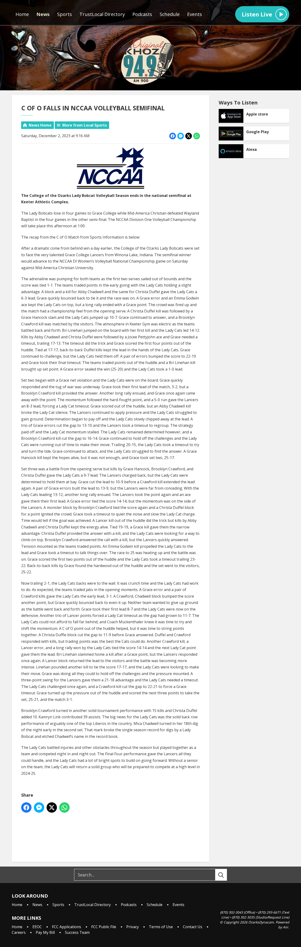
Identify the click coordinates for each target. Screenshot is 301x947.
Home (22, 14)
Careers (19, 932)
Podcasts (142, 14)
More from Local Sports (84, 125)
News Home (40, 125)
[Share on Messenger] (180, 136)
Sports (64, 14)
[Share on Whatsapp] (196, 136)
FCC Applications (66, 926)
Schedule (170, 14)
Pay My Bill (45, 932)
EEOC (37, 926)
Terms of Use (161, 926)
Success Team (77, 932)
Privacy (132, 926)
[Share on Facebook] (172, 136)
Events (194, 14)
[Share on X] (188, 136)
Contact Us (192, 926)
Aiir (285, 927)
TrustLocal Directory (102, 14)
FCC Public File (103, 926)
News (43, 14)
